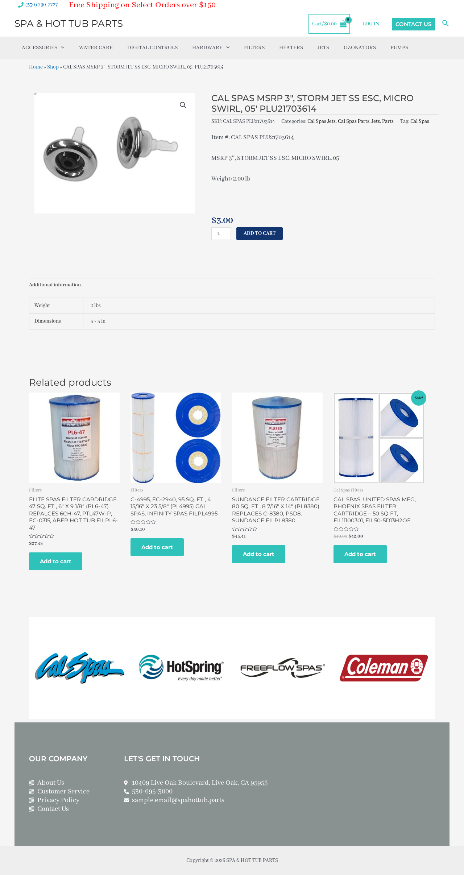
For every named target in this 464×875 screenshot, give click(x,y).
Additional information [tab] (55, 285)
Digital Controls (152, 48)
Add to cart (260, 233)
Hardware (207, 48)
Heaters (291, 48)
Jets (323, 48)
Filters (254, 48)
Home (36, 67)
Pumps (399, 48)
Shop (53, 67)
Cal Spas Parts (353, 121)
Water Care (96, 48)
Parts (388, 121)
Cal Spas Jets (321, 121)
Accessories (39, 48)
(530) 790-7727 (41, 4)
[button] (183, 105)
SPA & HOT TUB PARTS (68, 23)
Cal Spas (419, 121)
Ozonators (360, 48)
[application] (61, 48)
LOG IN (371, 24)
